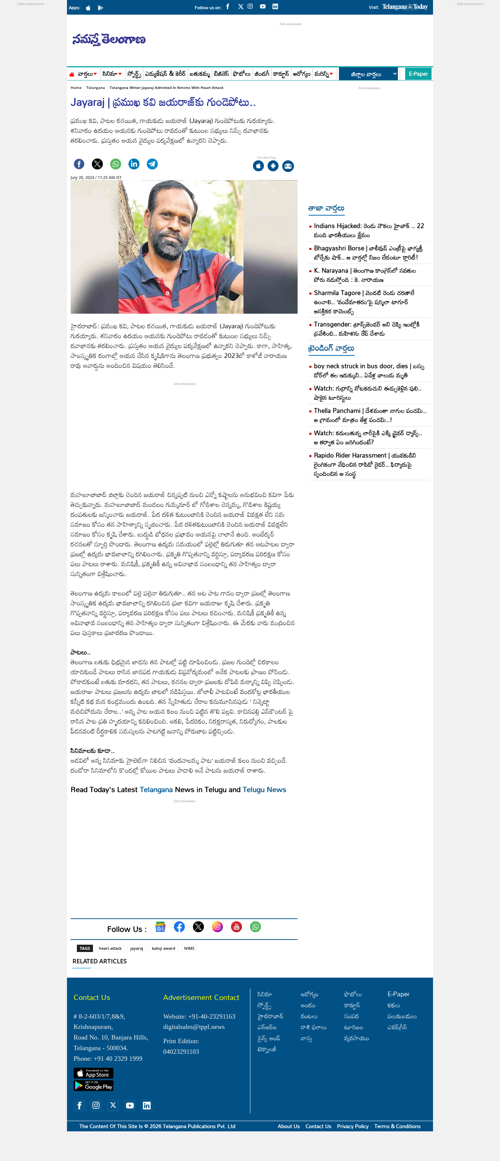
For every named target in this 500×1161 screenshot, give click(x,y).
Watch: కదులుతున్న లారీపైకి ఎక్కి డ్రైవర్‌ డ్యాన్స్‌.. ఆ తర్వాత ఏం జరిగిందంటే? (368, 437)
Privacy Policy (353, 1126)
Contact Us (318, 1126)
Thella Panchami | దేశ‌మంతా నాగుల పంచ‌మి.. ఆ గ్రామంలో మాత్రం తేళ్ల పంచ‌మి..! (370, 415)
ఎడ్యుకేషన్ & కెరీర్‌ (165, 73)
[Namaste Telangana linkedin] (277, 6)
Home (76, 87)
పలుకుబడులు (402, 1016)
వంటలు (309, 1016)
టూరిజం (353, 1027)
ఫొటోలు (242, 73)
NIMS (189, 948)
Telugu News (264, 789)
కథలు (394, 1005)
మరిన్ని (322, 73)
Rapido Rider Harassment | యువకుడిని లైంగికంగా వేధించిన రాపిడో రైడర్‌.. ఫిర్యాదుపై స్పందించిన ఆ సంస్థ (365, 464)
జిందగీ (262, 73)
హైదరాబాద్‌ (271, 1016)
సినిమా (110, 73)
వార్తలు (85, 73)
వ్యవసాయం (356, 1038)
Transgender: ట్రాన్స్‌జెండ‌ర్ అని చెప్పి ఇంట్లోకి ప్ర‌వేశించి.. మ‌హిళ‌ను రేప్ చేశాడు (367, 328)
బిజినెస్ (221, 73)
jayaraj (136, 948)
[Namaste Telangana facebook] (229, 6)
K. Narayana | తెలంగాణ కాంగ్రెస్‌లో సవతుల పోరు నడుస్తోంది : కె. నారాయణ (365, 274)
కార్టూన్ (281, 73)
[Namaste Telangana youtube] (265, 6)
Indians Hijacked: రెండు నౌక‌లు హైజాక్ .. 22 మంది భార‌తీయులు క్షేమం (369, 230)
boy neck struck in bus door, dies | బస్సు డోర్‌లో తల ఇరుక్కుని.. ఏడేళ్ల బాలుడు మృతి (369, 370)
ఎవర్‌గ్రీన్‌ (397, 1027)
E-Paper (418, 73)
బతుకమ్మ (200, 73)
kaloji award (163, 948)
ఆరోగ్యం (302, 73)
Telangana (95, 87)
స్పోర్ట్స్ (134, 73)
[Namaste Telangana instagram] (252, 6)
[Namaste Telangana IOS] (90, 7)
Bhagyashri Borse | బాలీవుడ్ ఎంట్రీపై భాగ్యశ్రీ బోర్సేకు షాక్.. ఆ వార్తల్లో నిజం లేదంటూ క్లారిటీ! (368, 252)
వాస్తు (306, 1038)
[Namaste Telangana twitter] (241, 8)
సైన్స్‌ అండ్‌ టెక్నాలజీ (269, 1043)
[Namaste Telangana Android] (102, 7)
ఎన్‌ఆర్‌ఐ (267, 1027)
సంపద (351, 1016)
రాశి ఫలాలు (314, 1027)
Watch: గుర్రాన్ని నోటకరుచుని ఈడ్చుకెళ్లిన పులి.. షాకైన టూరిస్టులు (368, 392)
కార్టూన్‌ (352, 1005)
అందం (308, 1005)
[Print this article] (288, 166)
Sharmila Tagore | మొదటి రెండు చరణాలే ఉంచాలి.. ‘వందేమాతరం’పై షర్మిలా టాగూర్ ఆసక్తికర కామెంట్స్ (364, 302)
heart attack (110, 948)
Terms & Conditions (397, 1126)
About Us (289, 1126)
